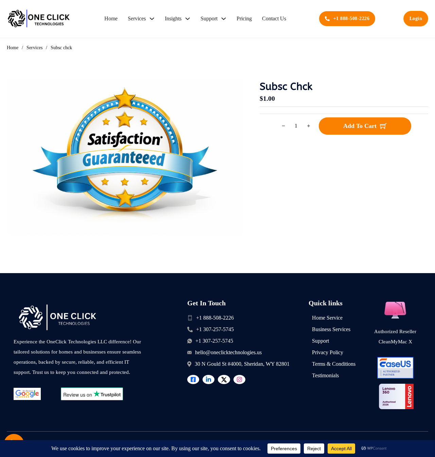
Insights (173, 18)
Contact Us (274, 18)
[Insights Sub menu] (187, 18)
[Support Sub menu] (223, 18)
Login (416, 18)
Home (111, 18)
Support (209, 18)
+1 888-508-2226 (351, 18)
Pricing (244, 18)
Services (137, 18)
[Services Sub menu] (152, 18)
